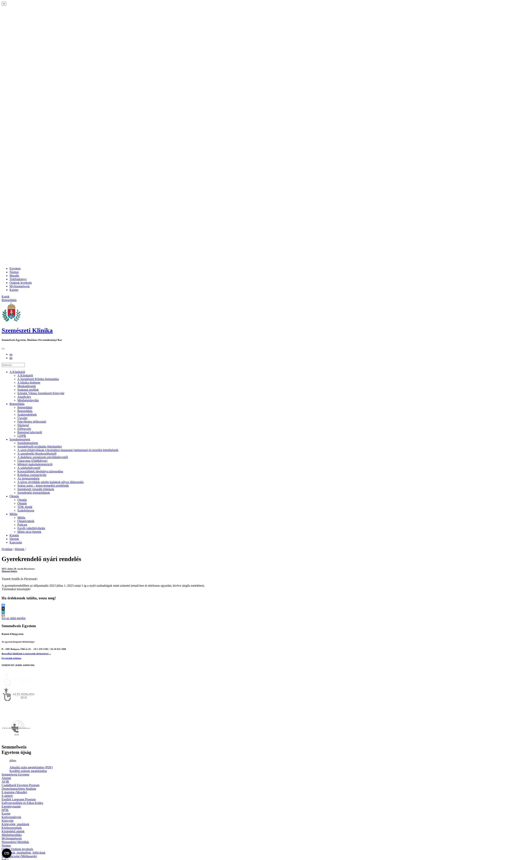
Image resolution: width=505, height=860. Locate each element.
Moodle (14, 275)
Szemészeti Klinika (27, 330)
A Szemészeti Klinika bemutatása (38, 379)
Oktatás (14, 496)
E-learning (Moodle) (14, 792)
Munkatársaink (26, 386)
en (10, 354)
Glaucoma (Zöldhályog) (32, 460)
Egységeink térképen (11, 658)
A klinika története (28, 382)
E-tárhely (7, 795)
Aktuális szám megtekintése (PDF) (31, 767)
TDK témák (24, 507)
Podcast (22, 524)
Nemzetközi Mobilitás (15, 842)
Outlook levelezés (20, 282)
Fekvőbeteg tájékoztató (31, 421)
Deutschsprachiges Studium (19, 788)
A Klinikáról (17, 372)
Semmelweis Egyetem (15, 774)
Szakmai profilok (28, 389)
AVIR (5, 781)
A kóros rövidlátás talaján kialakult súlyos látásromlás (50, 482)
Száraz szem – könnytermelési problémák (43, 485)
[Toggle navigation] (3, 348)
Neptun (14, 272)
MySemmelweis (19, 286)
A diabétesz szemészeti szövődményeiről (42, 457)
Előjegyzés (24, 428)
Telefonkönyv (18, 279)
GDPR (21, 435)
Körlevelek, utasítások (15, 824)
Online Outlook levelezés (17, 849)
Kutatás (14, 535)
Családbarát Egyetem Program (20, 785)
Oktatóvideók (25, 521)
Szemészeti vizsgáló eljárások (35, 489)
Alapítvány (24, 396)
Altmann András (9, 571)
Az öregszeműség (28, 478)
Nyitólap (7, 549)
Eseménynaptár (11, 806)
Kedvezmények (11, 817)
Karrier (13, 289)
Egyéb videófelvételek (31, 528)
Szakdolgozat (25, 510)
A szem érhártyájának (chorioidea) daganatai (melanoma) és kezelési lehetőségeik (67, 450)
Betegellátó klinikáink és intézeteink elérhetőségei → (26, 653)
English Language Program (19, 799)
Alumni (6, 778)
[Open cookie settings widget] (6, 853)
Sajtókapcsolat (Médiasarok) (19, 856)
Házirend (23, 425)
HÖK (5, 810)
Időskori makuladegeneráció (34, 464)
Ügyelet (22, 418)
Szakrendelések (27, 414)
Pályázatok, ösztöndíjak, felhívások (23, 852)
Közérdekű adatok (13, 831)
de (10, 358)
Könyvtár (7, 820)
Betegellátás (16, 404)
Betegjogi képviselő (29, 432)
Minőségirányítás (28, 400)
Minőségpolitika (12, 835)
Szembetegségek (19, 439)
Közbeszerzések (12, 827)
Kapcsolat (15, 542)
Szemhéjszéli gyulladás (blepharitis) (39, 446)
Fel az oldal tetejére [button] (14, 618)
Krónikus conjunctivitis (31, 475)
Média (13, 514)
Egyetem (15, 268)
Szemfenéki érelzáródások (33, 492)
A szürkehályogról (28, 467)
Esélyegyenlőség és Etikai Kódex (22, 803)
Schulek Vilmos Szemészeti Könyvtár (40, 393)
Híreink (14, 539)
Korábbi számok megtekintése (28, 771)
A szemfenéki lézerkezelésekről (36, 453)
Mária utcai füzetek (29, 531)
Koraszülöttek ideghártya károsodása (40, 471)
